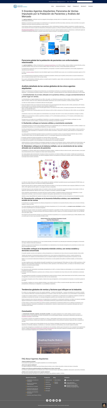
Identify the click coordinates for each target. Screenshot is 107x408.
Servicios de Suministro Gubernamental (32, 384)
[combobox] (84, 1)
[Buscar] (92, 1)
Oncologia (48, 390)
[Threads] (60, 400)
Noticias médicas (56, 383)
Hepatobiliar (48, 386)
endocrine (48, 382)
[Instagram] (53, 400)
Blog (69, 6)
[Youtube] (57, 400)
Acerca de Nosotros (60, 6)
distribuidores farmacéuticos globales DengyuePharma (42, 328)
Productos (75, 6)
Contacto (90, 6)
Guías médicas (58, 380)
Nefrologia (48, 388)
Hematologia (48, 384)
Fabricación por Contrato (32, 386)
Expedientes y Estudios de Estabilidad (32, 380)
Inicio (52, 6)
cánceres (41, 300)
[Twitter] (50, 400)
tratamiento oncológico (27, 316)
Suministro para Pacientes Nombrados (32, 392)
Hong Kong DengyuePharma (28, 29)
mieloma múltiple (30, 72)
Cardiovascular (49, 380)
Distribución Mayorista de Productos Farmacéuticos (32, 389)
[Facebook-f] (47, 400)
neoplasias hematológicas (50, 65)
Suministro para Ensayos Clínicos (34, 395)
